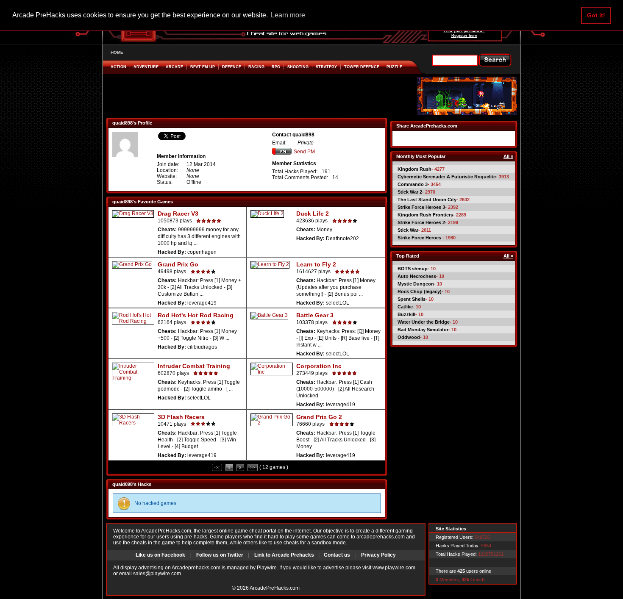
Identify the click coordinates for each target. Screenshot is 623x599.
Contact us (337, 555)
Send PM (304, 152)
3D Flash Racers (181, 416)
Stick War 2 (410, 191)
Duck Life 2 (312, 213)
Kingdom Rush (414, 169)
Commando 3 (413, 184)
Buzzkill (406, 314)
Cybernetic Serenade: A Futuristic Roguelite (447, 176)
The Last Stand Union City (427, 199)
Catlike (405, 306)
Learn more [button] (288, 15)
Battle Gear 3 (315, 315)
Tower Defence (361, 67)
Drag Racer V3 (178, 213)
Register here (464, 35)
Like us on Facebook (160, 555)
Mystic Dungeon (416, 283)
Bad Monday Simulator (423, 329)
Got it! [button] (596, 15)
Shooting (298, 67)
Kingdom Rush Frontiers (425, 214)
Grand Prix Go (178, 264)
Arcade (174, 67)
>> (252, 467)
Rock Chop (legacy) (420, 291)
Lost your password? (464, 31)
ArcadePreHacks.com (275, 588)
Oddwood (409, 337)
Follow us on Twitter (219, 555)
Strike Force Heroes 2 (421, 222)
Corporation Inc (319, 366)
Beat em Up (202, 67)
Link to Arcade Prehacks (284, 555)
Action (118, 67)
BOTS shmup (413, 268)
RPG (276, 67)
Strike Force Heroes (420, 237)
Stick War (408, 230)
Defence (231, 67)
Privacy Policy (378, 555)
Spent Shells (412, 299)
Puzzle (394, 67)
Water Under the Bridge (424, 321)
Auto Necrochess (417, 276)
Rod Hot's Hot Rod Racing (196, 315)
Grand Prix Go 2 (319, 416)
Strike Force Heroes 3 (421, 207)
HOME (117, 52)
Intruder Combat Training (194, 366)
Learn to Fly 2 (316, 264)
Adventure (146, 67)
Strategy (326, 67)
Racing (256, 67)
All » (508, 156)
